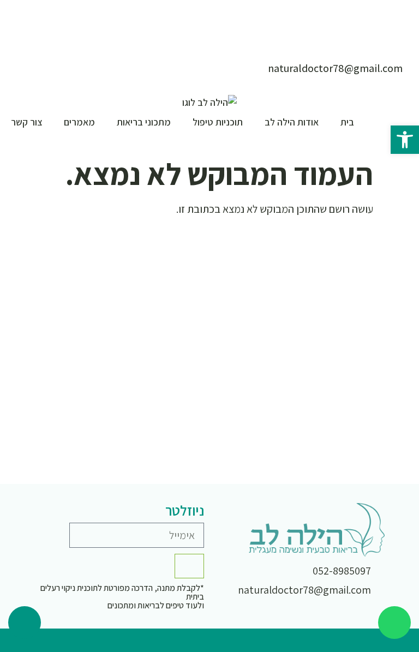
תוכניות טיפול (218, 122)
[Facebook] (340, 640)
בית (347, 122)
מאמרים (79, 122)
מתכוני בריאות (144, 122)
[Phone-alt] (24, 622)
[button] (405, 139)
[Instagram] (364, 640)
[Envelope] (388, 640)
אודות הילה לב (292, 122)
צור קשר (26, 122)
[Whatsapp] (394, 622)
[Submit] (189, 566)
